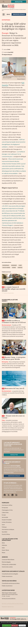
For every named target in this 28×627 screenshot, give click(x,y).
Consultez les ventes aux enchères (11, 583)
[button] (3, 14)
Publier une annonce (7, 576)
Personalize (22, 625)
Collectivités (5, 512)
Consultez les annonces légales (10, 574)
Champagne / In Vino (7, 510)
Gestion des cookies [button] (7, 567)
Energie (20, 267)
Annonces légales (14, 476)
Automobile (5, 517)
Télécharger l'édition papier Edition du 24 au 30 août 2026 (10, 594)
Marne (14, 267)
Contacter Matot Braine (8, 559)
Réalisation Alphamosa (8, 606)
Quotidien (4, 532)
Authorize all (7, 625)
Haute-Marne (6, 267)
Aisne (3, 542)
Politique (4, 527)
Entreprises (6, 20)
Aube (20, 265)
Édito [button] (8, 14)
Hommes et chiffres (7, 505)
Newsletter (18, 1)
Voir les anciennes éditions (8, 598)
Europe (4, 515)
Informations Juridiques (8, 529)
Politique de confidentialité (9, 564)
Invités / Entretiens (7, 522)
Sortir (3, 524)
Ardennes (14, 265)
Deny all (15, 625)
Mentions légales (6, 562)
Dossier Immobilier (7, 519)
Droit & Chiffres (6, 534)
